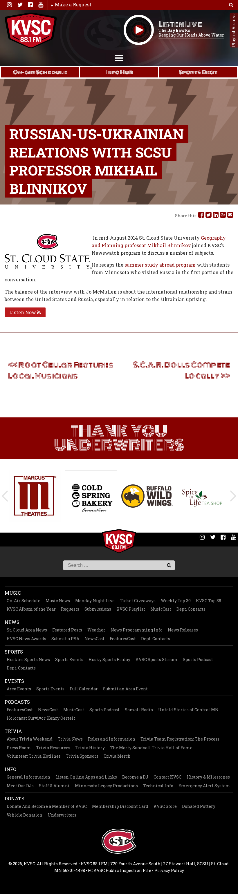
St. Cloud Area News (27, 630)
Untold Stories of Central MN (188, 709)
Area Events (19, 689)
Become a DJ (135, 777)
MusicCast (160, 609)
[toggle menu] (119, 57)
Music (13, 593)
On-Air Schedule (23, 600)
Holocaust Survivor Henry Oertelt (41, 718)
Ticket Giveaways (138, 600)
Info (10, 769)
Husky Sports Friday (109, 659)
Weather (96, 630)
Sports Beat (198, 72)
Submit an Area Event (125, 689)
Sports (14, 652)
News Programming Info (137, 630)
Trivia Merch (117, 756)
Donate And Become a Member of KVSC (47, 806)
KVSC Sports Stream (157, 659)
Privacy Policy (169, 870)
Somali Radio (139, 709)
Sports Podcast (198, 659)
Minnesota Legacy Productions (106, 785)
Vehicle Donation (24, 815)
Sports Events (69, 659)
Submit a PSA (65, 638)
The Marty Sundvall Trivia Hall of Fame (151, 747)
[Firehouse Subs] (203, 496)
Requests (70, 609)
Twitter (19, 4)
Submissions (97, 609)
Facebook (30, 4)
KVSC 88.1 (31, 30)
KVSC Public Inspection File (122, 870)
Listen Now (23, 312)
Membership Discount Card (120, 806)
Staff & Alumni (54, 785)
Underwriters (62, 815)
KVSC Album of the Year (31, 609)
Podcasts (17, 702)
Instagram (9, 4)
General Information (28, 777)
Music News (58, 600)
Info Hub (119, 72)
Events (14, 681)
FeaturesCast (123, 638)
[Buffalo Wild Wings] (91, 496)
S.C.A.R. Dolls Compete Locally (181, 370)
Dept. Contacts (190, 609)
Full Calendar (84, 689)
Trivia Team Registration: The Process (179, 739)
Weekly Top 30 (176, 600)
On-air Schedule (40, 72)
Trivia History (90, 747)
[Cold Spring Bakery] (35, 496)
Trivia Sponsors (82, 756)
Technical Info (158, 785)
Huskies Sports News (28, 659)
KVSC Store (165, 806)
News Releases (183, 630)
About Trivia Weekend (30, 739)
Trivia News (70, 739)
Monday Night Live (95, 600)
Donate (14, 798)
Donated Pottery (198, 806)
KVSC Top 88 (208, 600)
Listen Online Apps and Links (86, 777)
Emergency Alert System (204, 785)
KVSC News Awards (26, 638)
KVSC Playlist (130, 609)
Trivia (13, 731)
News (12, 622)
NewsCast (94, 638)
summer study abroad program (160, 265)
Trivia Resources (53, 747)
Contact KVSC (167, 777)
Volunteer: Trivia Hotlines (34, 756)
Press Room (19, 747)
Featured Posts (67, 630)
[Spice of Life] (147, 496)
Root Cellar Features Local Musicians (60, 370)
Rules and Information (111, 739)
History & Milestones (208, 777)
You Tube (40, 4)
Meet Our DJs (20, 785)
